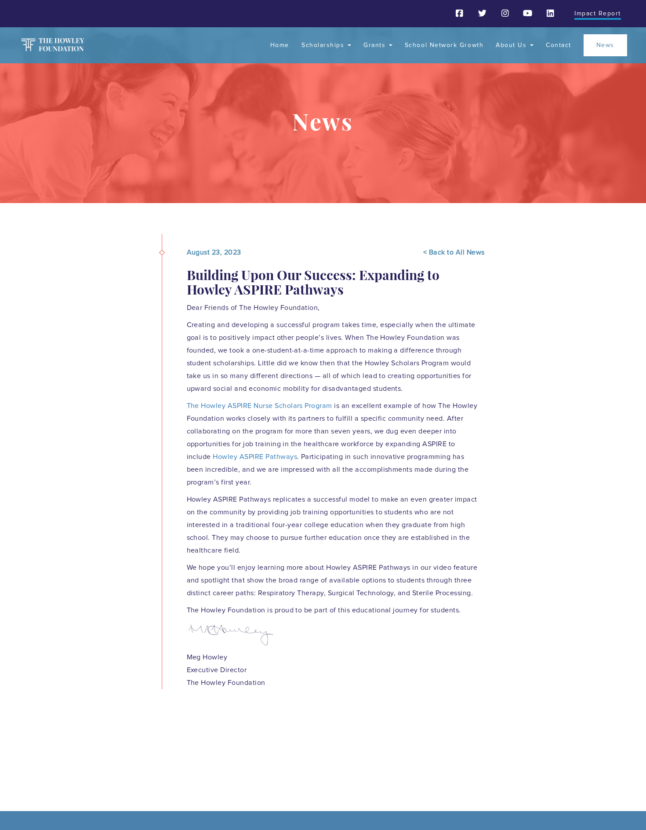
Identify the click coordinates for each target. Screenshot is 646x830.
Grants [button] (375, 45)
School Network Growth (444, 45)
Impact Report (597, 14)
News (605, 45)
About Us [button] (512, 45)
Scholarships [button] (324, 45)
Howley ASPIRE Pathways (255, 456)
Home (279, 45)
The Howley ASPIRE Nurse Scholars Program (259, 405)
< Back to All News (454, 252)
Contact (558, 45)
